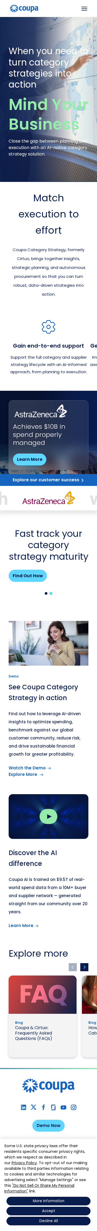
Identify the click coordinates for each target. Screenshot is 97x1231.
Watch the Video (36, 451)
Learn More (21, 925)
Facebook (43, 1107)
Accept (48, 1210)
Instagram (73, 1107)
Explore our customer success (46, 480)
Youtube (63, 1107)
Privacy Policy (24, 1163)
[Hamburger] (84, 9)
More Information (48, 1201)
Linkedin (23, 1107)
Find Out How (28, 576)
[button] (46, 593)
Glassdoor (53, 1107)
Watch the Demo (27, 768)
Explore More (23, 774)
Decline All (48, 1220)
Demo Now (49, 1125)
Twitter (33, 1107)
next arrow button (84, 967)
